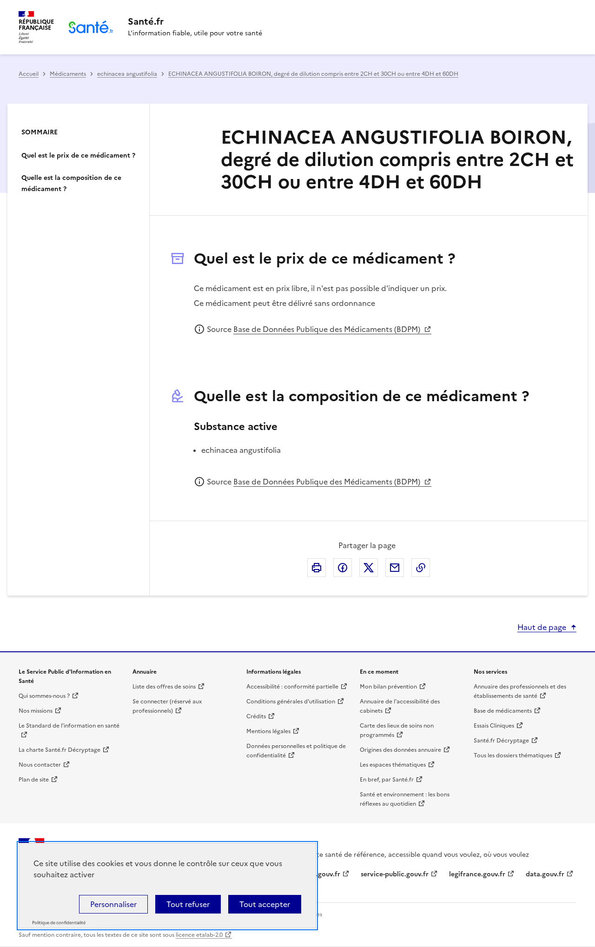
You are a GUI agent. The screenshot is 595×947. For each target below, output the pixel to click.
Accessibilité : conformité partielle (292, 686)
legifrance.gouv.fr (477, 874)
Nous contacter (40, 765)
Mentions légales (268, 731)
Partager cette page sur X (368, 567)
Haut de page (541, 627)
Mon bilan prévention (388, 686)
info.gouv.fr (321, 874)
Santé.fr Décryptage (501, 740)
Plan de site (34, 779)
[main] (297, 328)
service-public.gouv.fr (395, 874)
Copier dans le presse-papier (420, 567)
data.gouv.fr (545, 874)
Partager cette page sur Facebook (342, 567)
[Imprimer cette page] (316, 567)
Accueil (29, 74)
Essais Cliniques (494, 726)
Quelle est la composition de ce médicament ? (71, 183)
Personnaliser (113, 904)
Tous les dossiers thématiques (513, 755)
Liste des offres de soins (164, 686)
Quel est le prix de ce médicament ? (78, 155)
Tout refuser (188, 904)
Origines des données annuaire (400, 750)
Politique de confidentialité (59, 923)
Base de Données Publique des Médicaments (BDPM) (327, 329)
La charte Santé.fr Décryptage (59, 750)
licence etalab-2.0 (199, 935)
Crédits (256, 716)
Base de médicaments (503, 711)
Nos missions (36, 711)
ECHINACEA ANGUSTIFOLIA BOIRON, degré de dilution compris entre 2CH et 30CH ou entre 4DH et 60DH (313, 74)
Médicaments (68, 74)
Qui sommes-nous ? (44, 696)
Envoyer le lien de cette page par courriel (394, 567)
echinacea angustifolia (127, 74)
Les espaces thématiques (393, 765)
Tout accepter (264, 904)
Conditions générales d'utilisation (290, 701)
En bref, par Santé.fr (387, 779)
